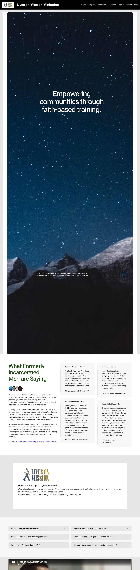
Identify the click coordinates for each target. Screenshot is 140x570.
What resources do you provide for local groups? (93, 537)
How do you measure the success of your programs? (95, 545)
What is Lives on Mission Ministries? (26, 528)
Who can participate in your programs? (90, 528)
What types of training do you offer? (25, 545)
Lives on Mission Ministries (38, 5)
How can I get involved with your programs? (29, 537)
